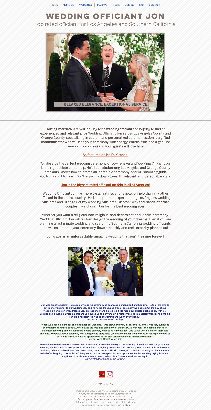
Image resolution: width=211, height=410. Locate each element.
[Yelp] (102, 374)
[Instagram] (110, 374)
